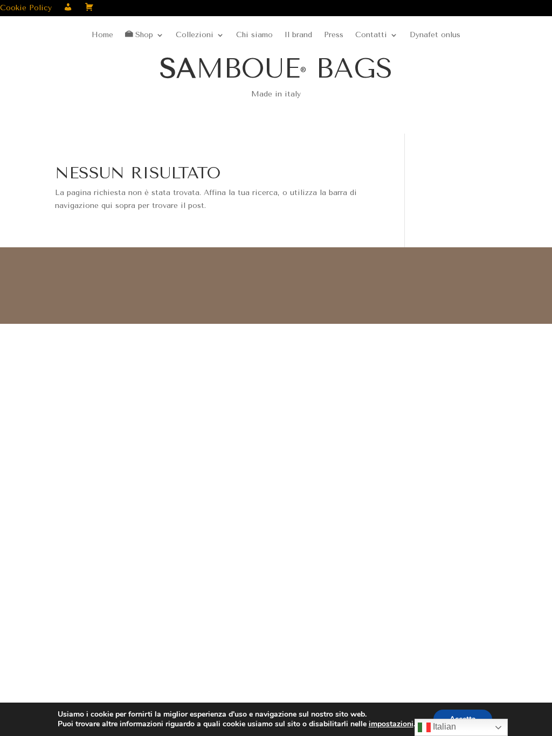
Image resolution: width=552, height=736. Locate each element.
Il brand (298, 35)
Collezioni (194, 35)
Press (333, 35)
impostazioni (391, 724)
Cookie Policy (26, 8)
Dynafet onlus (435, 35)
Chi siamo (254, 35)
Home (102, 35)
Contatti (371, 35)
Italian (443, 726)
